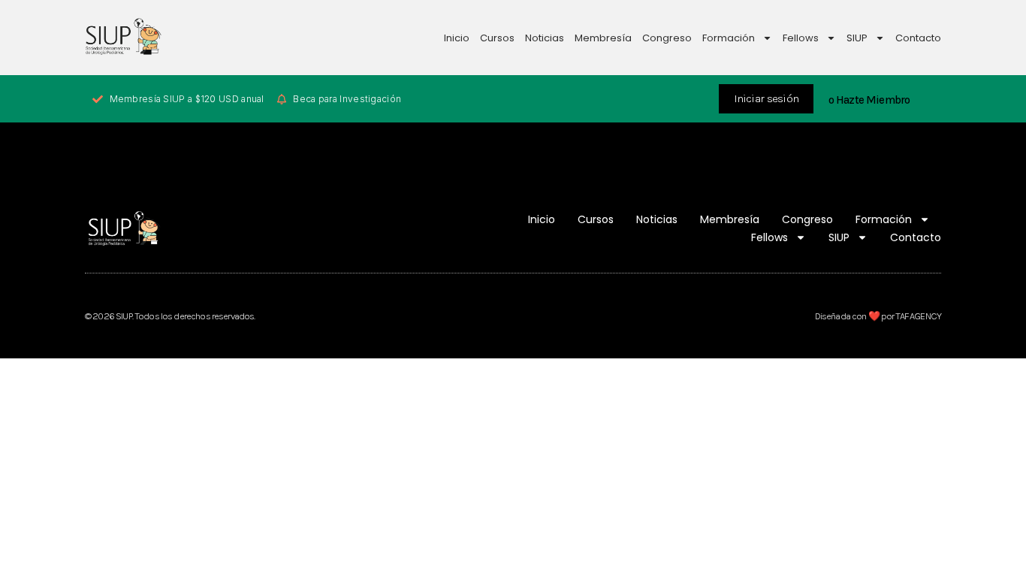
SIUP (857, 38)
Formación (728, 38)
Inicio (456, 38)
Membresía (603, 38)
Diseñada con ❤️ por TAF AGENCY (878, 316)
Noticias (544, 38)
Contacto (918, 38)
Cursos (497, 38)
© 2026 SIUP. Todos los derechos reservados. (170, 316)
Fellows (801, 38)
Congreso (667, 38)
